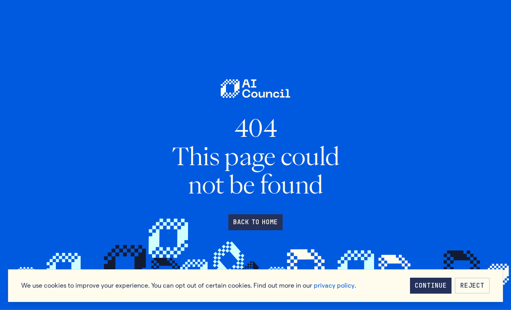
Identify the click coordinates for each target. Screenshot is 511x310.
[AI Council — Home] (255, 88)
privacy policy (334, 285)
